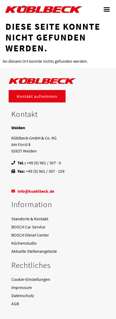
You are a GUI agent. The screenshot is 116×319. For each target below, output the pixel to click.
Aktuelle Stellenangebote (34, 251)
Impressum (21, 287)
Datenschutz (22, 295)
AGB (15, 303)
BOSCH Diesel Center (30, 235)
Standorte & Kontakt (29, 218)
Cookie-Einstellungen (30, 279)
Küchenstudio (24, 243)
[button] (107, 9)
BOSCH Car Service (28, 227)
